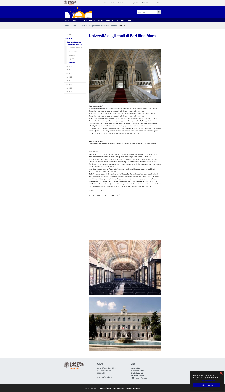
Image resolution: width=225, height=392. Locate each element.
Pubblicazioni (89, 20)
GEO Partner (126, 20)
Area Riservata (112, 20)
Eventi (100, 20)
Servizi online (155, 3)
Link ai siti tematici (137, 375)
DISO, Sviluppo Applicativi (131, 388)
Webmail (145, 3)
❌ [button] (221, 373)
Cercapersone (134, 3)
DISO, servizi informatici (139, 378)
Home (67, 20)
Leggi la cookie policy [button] (209, 380)
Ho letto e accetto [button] (207, 385)
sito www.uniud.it (109, 3)
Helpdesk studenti (137, 373)
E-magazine (122, 3)
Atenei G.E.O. (135, 368)
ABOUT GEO (77, 20)
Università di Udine (137, 370)
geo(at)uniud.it (107, 377)
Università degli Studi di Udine (110, 388)
